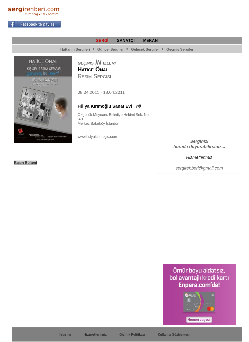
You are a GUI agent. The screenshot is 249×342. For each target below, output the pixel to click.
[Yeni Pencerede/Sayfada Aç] (138, 106)
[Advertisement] (152, 16)
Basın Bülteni (25, 163)
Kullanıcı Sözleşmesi (174, 334)
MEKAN (150, 40)
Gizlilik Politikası (132, 334)
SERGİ (102, 40)
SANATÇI (125, 40)
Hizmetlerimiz (199, 157)
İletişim (65, 334)
